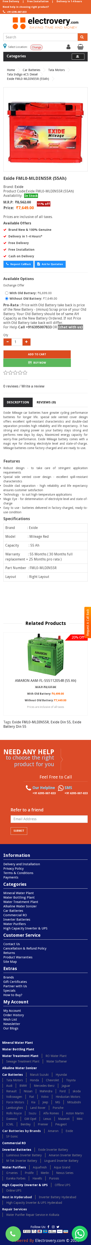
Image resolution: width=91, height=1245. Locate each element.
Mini (79, 1119)
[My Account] (69, 47)
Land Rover (38, 1108)
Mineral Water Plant (18, 893)
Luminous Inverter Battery (24, 1155)
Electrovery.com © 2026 (57, 1240)
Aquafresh (40, 1167)
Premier (43, 1124)
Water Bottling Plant (19, 897)
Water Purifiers (14, 924)
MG (57, 1102)
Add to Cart (37, 354)
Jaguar (66, 1085)
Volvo (45, 1096)
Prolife (29, 1173)
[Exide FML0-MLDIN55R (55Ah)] (45, 129)
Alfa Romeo (51, 1113)
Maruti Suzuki (39, 1074)
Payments (10, 877)
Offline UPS (62, 1185)
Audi (9, 1085)
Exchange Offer (13, 285)
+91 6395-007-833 (16, 12)
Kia (33, 1102)
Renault (11, 1091)
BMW (23, 1085)
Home (11, 70)
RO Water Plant (56, 1056)
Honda (34, 1080)
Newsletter (11, 1024)
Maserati (64, 1119)
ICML (9, 1124)
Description (18, 402)
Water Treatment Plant (20, 902)
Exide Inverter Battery (53, 1149)
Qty (5, 335)
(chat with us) (70, 327)
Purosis (54, 1178)
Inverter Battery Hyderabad (57, 1197)
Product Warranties (17, 957)
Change (36, 47)
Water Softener (56, 1061)
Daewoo (11, 1119)
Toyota (71, 1080)
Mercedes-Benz (44, 1085)
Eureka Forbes (15, 1178)
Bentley (26, 1124)
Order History (13, 1015)
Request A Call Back (87, 622)
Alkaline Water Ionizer (20, 906)
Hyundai (61, 1074)
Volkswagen (14, 1096)
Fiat (31, 1096)
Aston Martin (75, 1113)
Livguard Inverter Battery (61, 1160)
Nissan (28, 1091)
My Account (12, 1011)
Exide (19, 187)
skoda (77, 1091)
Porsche (58, 1108)
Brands (8, 977)
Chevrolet (52, 1080)
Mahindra (46, 1091)
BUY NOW (39, 362)
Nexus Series (64, 1173)
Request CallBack (20, 264)
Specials (9, 991)
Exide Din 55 (61, 722)
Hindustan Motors (68, 1096)
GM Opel (30, 1119)
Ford (62, 1091)
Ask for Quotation (52, 264)
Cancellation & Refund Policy (24, 948)
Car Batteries (31, 70)
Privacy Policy (13, 869)
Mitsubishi (74, 1102)
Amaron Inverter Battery (65, 1155)
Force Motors (15, 1102)
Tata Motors (56, 70)
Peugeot (61, 1124)
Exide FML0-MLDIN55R (30, 722)
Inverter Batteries (16, 920)
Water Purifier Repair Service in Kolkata (32, 1215)
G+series (12, 1173)
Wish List (10, 1019)
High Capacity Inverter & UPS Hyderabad (34, 1202)
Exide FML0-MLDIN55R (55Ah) (28, 79)
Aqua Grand (62, 1167)
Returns (9, 953)
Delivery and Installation (21, 864)
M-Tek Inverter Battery (21, 1160)
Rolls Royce (14, 1113)
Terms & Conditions (18, 873)
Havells (37, 1178)
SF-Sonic (12, 1136)
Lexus (47, 1119)
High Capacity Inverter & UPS (25, 928)
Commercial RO (15, 915)
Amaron (53, 1131)
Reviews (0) (46, 402)
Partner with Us (15, 986)
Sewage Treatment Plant (22, 1061)
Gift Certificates (15, 982)
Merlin (45, 1173)
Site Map (10, 962)
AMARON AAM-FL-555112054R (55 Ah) (45, 681)
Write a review (32, 386)
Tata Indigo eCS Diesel (22, 74)
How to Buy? (12, 995)
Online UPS (13, 1190)
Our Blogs (10, 1028)
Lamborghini (14, 1108)
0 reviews (10, 386)
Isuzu (32, 1113)
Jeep (45, 1102)
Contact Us (11, 944)
